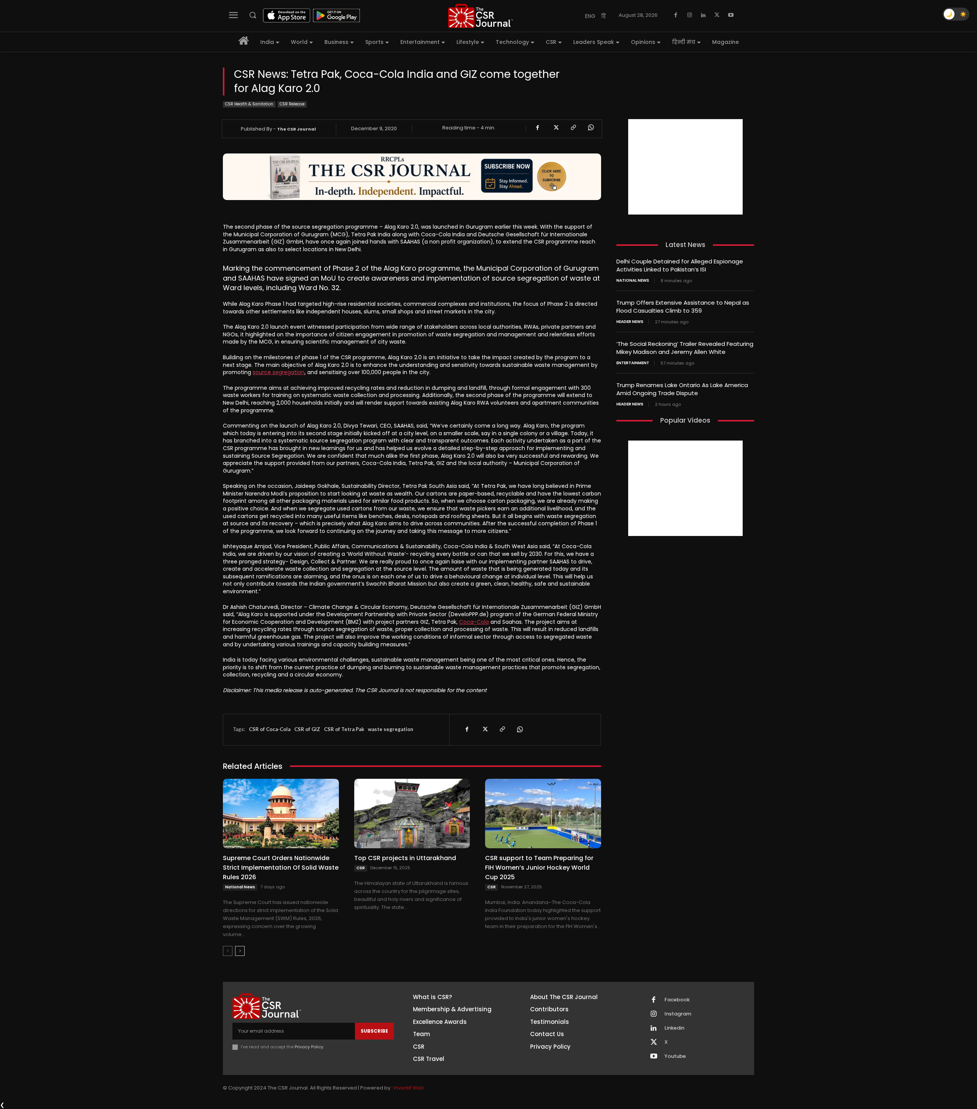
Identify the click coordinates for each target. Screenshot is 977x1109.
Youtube (675, 1056)
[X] (717, 15)
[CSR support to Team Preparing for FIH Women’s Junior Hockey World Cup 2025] (543, 813)
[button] (252, 15)
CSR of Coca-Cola (269, 729)
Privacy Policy (309, 1047)
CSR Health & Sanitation (249, 104)
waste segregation (390, 729)
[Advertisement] (685, 167)
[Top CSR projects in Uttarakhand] (412, 813)
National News (240, 887)
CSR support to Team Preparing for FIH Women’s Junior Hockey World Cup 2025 (539, 867)
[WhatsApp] (590, 127)
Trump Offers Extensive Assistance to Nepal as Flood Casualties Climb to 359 (682, 307)
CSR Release (292, 104)
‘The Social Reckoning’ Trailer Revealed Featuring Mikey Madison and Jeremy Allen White (684, 348)
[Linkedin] (703, 15)
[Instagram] (689, 15)
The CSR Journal (296, 129)
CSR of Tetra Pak (344, 729)
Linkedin (674, 1028)
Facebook (677, 999)
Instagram (677, 1014)
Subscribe (374, 1031)
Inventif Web (409, 1087)
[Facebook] (676, 15)
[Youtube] (730, 15)
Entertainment (632, 363)
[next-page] (240, 951)
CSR (360, 868)
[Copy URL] (572, 127)
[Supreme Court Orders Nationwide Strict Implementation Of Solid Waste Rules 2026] (281, 813)
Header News (629, 321)
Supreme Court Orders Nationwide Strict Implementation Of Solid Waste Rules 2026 (281, 867)
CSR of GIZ (307, 729)
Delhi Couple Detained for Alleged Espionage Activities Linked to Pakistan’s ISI (679, 265)
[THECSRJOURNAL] (480, 16)
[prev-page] (227, 951)
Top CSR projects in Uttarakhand (405, 858)
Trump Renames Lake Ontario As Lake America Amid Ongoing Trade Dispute (682, 389)
